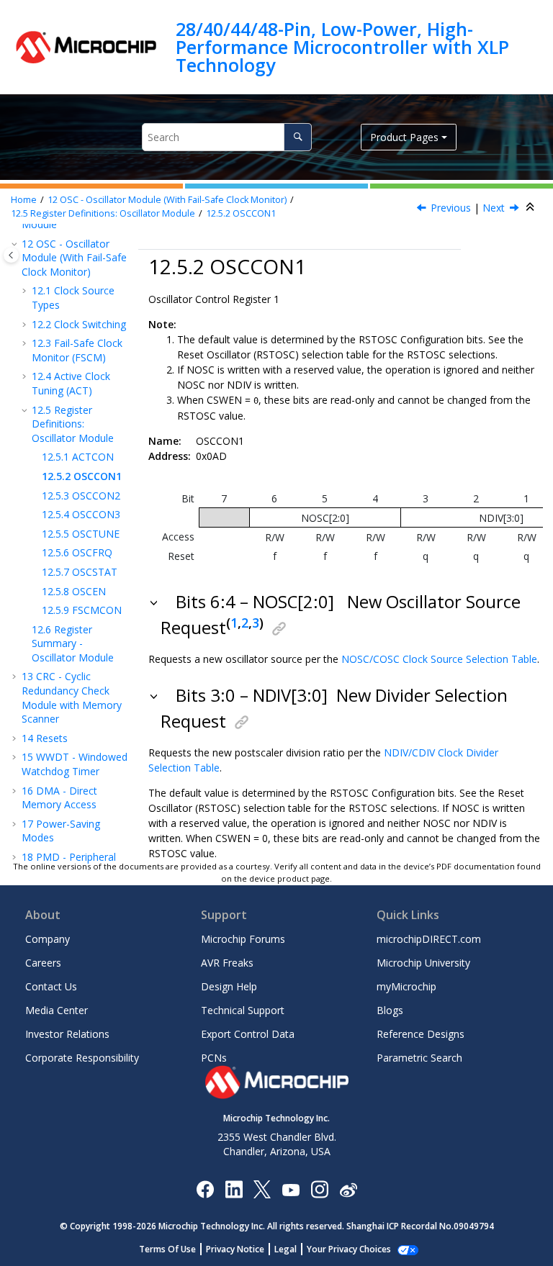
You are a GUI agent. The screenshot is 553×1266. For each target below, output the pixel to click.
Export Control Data (248, 1034)
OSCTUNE (81, 534)
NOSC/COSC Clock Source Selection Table (439, 659)
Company (47, 939)
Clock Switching (79, 324)
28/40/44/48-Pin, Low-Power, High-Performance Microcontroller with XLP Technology (342, 47)
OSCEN (74, 591)
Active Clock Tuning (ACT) (71, 383)
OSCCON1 (241, 213)
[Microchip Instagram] (319, 1189)
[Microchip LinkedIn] (234, 1189)
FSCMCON (82, 610)
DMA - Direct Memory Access (59, 798)
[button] (16, 244)
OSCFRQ (77, 552)
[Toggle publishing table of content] (11, 255)
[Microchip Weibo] (348, 1189)
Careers (43, 962)
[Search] (298, 137)
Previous (451, 207)
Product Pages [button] (404, 137)
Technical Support (242, 1010)
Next (493, 207)
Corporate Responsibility (82, 1057)
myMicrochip (406, 986)
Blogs (390, 1010)
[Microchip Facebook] (205, 1189)
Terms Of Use (167, 1249)
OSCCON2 (81, 495)
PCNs (214, 1057)
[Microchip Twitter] (262, 1189)
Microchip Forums (243, 939)
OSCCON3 (81, 514)
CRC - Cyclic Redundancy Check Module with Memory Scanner (72, 697)
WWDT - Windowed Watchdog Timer (74, 764)
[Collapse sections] (531, 207)
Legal (285, 1249)
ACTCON (78, 457)
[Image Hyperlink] (291, 1189)
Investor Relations (67, 1034)
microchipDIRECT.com (429, 939)
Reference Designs (420, 1034)
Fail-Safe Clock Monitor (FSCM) (77, 350)
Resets (45, 738)
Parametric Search (419, 1057)
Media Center (56, 1010)
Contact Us (51, 986)
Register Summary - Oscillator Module (73, 643)
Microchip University (423, 962)
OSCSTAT (79, 572)
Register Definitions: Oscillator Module (103, 213)
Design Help (229, 986)
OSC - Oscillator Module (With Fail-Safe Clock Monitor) (167, 200)
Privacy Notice (235, 1249)
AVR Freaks (227, 962)
